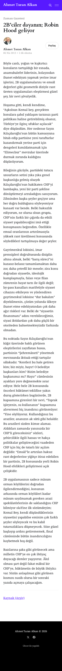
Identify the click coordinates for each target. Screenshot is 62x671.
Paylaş (52, 45)
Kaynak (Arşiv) (13, 598)
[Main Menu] (56, 5)
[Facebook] (34, 637)
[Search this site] (50, 5)
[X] (28, 637)
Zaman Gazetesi (14, 18)
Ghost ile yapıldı (31, 645)
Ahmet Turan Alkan (20, 5)
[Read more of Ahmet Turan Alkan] (7, 41)
